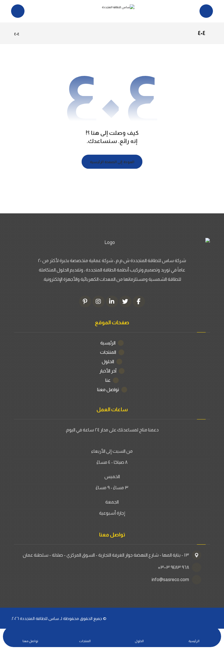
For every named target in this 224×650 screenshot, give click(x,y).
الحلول (108, 361)
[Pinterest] (85, 301)
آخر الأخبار (107, 370)
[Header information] (206, 10)
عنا (108, 380)
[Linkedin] (112, 301)
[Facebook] (139, 301)
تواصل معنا (108, 389)
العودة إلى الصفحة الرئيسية (112, 162)
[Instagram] (98, 301)
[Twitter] (125, 301)
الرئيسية (108, 342)
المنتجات (108, 352)
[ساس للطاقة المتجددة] (112, 11)
